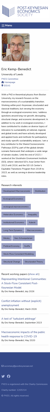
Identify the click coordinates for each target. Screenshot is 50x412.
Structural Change (11, 261)
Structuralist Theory (34, 261)
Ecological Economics (13, 198)
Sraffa (27, 246)
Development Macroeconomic (16, 191)
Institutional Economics (13, 222)
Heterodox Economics (13, 214)
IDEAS (6, 85)
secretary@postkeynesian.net (18, 366)
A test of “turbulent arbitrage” (18, 319)
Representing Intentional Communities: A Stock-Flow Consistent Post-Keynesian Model (23, 283)
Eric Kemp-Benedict (14, 291)
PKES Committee (9, 78)
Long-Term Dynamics (12, 230)
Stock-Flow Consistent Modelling (18, 254)
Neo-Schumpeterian (23, 238)
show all (34, 274)
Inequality (32, 214)
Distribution (40, 191)
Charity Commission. (38, 384)
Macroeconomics (34, 230)
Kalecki (32, 222)
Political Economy (11, 246)
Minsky (6, 238)
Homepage (9, 82)
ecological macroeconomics (16, 206)
